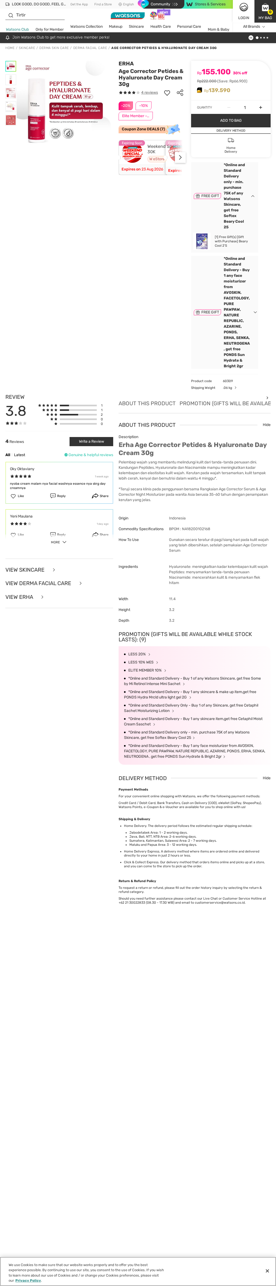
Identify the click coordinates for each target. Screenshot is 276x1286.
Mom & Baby (218, 29)
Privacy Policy (28, 1280)
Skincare (136, 26)
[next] (180, 157)
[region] (138, 1271)
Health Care (160, 26)
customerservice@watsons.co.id (220, 902)
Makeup (115, 26)
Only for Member (50, 29)
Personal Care (189, 26)
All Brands (251, 26)
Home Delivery (135, 826)
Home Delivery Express (141, 851)
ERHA (126, 63)
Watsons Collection (86, 26)
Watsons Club (17, 29)
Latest (19, 455)
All (7, 455)
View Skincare (25, 570)
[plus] (261, 107)
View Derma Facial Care (39, 583)
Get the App (79, 4)
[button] (265, 11)
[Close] (267, 1271)
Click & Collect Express (141, 862)
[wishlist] (167, 93)
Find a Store (103, 4)
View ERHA (19, 597)
